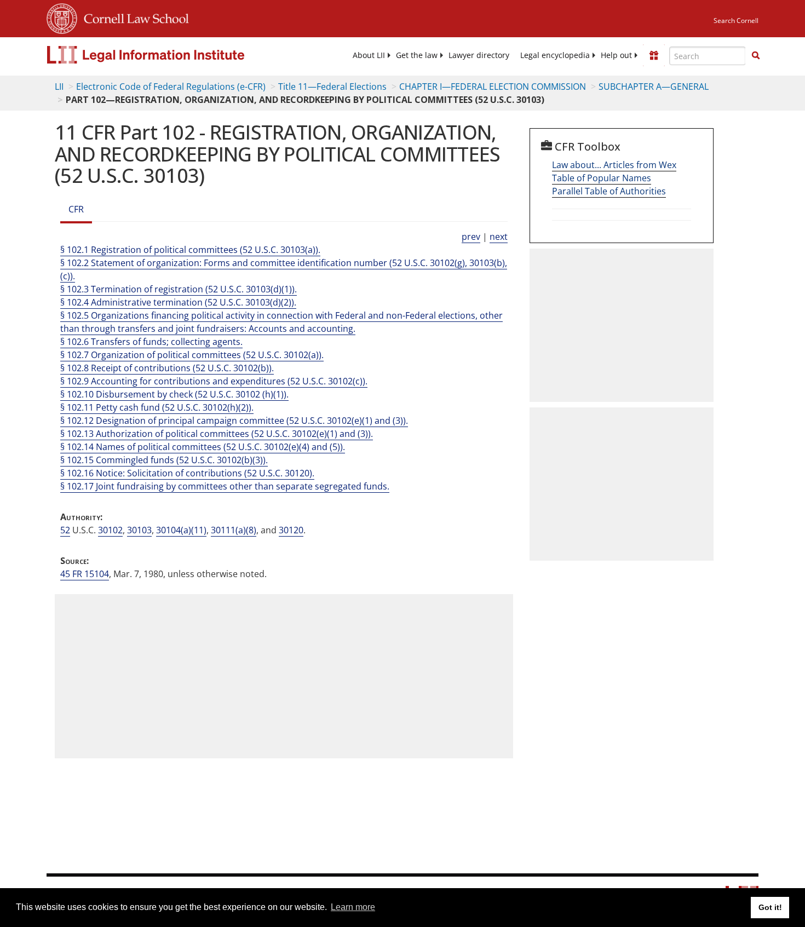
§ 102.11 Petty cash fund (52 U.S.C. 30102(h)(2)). (157, 407)
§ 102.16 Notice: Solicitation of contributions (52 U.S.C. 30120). (187, 473)
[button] (756, 55)
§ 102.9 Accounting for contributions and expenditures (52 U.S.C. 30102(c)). (213, 381)
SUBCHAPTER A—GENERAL (654, 86)
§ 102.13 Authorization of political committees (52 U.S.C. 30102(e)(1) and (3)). (216, 434)
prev (471, 237)
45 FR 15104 (84, 574)
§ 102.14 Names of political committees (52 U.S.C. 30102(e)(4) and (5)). (202, 447)
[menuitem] (368, 55)
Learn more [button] (353, 907)
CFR (76, 209)
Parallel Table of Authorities (609, 191)
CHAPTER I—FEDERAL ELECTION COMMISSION (492, 86)
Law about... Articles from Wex (614, 165)
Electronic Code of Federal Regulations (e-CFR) (171, 86)
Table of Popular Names (601, 178)
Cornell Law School (133, 17)
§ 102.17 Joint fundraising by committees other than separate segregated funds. (224, 486)
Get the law (417, 55)
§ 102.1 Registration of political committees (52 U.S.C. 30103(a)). (190, 250)
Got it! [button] (770, 907)
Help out (616, 55)
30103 (139, 530)
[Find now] (755, 56)
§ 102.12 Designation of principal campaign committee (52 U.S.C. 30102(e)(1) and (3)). (234, 420)
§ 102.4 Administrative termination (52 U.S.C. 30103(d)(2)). (178, 302)
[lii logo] (169, 55)
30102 (110, 530)
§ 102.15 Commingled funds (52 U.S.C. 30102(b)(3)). (164, 460)
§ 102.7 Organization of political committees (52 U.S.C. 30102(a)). (192, 355)
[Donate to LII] (654, 55)
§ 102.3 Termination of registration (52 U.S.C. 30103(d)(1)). (178, 289)
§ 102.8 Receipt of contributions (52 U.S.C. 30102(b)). (167, 368)
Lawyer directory (479, 55)
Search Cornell (736, 20)
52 (65, 530)
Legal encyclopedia (555, 55)
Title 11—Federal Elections (332, 86)
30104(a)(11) (181, 530)
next (499, 237)
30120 (291, 530)
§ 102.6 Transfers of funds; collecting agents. (151, 342)
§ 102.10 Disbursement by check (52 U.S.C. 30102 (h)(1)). (174, 394)
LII (59, 86)
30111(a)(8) (233, 530)
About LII (369, 55)
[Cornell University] (62, 17)
